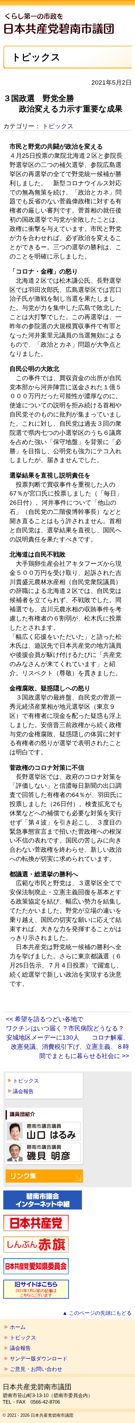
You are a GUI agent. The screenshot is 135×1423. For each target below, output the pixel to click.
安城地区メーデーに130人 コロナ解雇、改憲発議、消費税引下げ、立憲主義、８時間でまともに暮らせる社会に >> (67, 1046)
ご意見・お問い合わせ (36, 1369)
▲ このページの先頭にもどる (97, 1313)
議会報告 (23, 1091)
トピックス (57, 126)
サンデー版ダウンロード (39, 1358)
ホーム (18, 1327)
